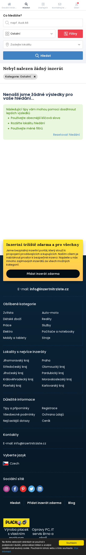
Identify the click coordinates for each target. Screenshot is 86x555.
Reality (47, 319)
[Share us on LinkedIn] (40, 488)
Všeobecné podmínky (19, 414)
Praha (46, 360)
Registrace (49, 408)
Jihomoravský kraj (16, 360)
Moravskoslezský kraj (57, 379)
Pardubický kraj (53, 373)
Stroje (46, 338)
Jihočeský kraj (13, 373)
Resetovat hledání (66, 135)
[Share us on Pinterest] (23, 488)
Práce (7, 325)
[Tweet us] (31, 488)
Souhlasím (71, 542)
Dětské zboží (12, 319)
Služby (46, 325)
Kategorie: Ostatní (18, 77)
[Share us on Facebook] (14, 488)
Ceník (46, 421)
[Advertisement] (43, 190)
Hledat (15, 503)
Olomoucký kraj (53, 367)
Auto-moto (50, 313)
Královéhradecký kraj (18, 379)
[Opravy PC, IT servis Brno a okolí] (43, 522)
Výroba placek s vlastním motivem (16, 533)
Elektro (8, 331)
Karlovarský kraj (53, 385)
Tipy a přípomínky (16, 408)
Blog (71, 503)
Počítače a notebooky (58, 331)
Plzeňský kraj (12, 385)
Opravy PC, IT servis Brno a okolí (43, 533)
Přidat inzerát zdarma (43, 274)
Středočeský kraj (15, 367)
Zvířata (8, 313)
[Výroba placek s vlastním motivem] (16, 526)
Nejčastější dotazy (16, 421)
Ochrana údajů (53, 414)
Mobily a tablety (14, 338)
